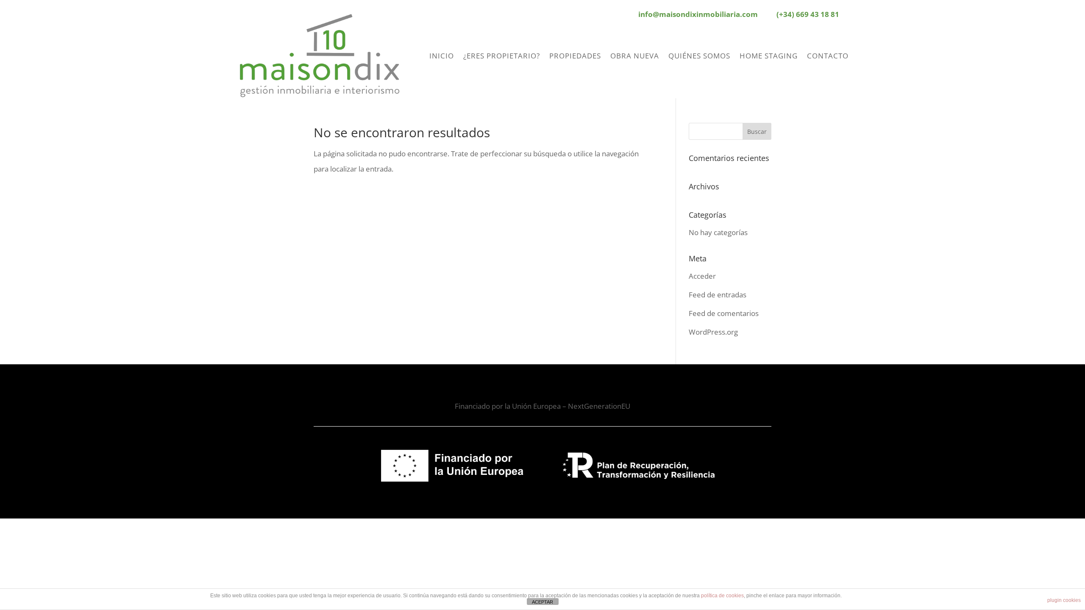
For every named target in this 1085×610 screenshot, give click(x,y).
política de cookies (722, 596)
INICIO (441, 56)
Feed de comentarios (724, 313)
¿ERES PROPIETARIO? (501, 56)
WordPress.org (713, 332)
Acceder (702, 276)
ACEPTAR (542, 601)
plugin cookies (1064, 600)
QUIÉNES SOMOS (699, 56)
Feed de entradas (717, 294)
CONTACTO (828, 56)
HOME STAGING (769, 56)
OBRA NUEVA (634, 56)
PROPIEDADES (575, 56)
